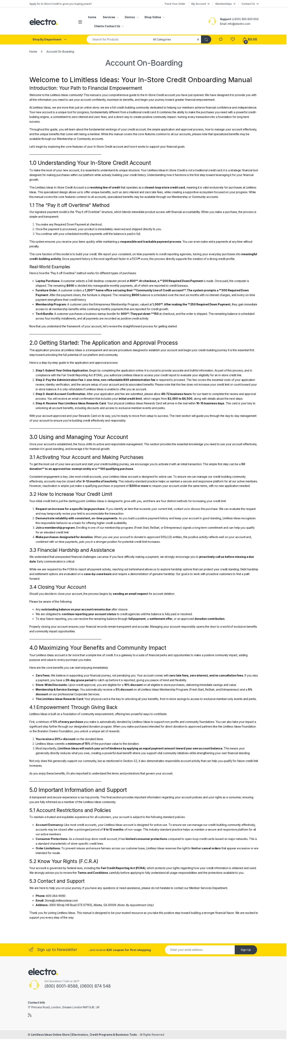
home (92, 17)
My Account (198, 3)
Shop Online (152, 17)
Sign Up (246, 949)
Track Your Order (174, 3)
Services (109, 17)
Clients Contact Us (107, 26)
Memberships (224, 3)
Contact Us (248, 3)
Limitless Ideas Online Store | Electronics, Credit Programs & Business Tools (84, 1034)
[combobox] (119, 39)
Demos (130, 17)
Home (33, 51)
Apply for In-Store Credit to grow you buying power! (60, 3)
